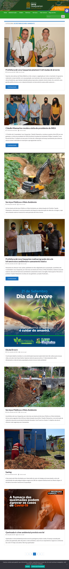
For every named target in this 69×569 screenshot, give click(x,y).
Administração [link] (13, 12)
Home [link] (5, 12)
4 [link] (37, 554)
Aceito (27, 566)
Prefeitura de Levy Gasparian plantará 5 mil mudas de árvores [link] (33, 70)
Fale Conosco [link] (43, 12)
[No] (67, 564)
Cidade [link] (21, 12)
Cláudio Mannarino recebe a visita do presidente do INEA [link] (31, 128)
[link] (67, 10)
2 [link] (31, 554)
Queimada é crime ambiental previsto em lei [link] (25, 532)
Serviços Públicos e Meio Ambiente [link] (21, 202)
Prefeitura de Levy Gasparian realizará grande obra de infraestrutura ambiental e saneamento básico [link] (29, 260)
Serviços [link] (35, 12)
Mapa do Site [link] (52, 12)
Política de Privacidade (38, 566)
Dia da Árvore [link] (12, 350)
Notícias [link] (27, 12)
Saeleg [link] (9, 472)
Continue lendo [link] (12, 87)
